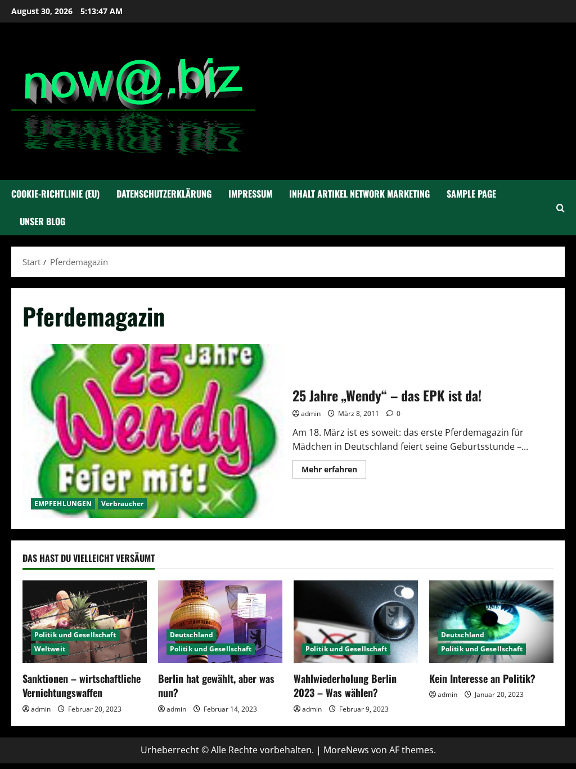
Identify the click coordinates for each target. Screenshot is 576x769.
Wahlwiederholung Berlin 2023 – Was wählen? (345, 685)
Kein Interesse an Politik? (482, 678)
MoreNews (346, 750)
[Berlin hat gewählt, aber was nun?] (220, 621)
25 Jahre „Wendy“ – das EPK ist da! (153, 431)
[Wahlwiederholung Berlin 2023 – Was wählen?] (356, 621)
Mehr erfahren (334, 471)
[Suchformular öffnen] (560, 208)
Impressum (250, 193)
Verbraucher (122, 503)
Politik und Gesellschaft (75, 635)
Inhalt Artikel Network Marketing (359, 193)
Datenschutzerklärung (164, 193)
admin (311, 413)
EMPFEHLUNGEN (63, 503)
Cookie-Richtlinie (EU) (55, 193)
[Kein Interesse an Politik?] (491, 621)
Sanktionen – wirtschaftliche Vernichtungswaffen (81, 685)
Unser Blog (42, 221)
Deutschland (191, 635)
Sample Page (471, 193)
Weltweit (49, 649)
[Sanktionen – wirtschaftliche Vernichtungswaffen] (84, 621)
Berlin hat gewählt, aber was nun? (216, 685)
